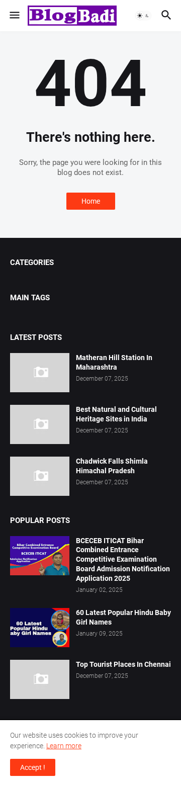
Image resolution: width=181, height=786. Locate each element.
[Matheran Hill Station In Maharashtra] (39, 372)
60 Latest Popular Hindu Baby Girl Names (123, 617)
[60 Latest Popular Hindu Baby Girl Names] (39, 627)
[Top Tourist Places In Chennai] (39, 679)
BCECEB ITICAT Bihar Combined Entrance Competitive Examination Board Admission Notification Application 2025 (123, 560)
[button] (14, 15)
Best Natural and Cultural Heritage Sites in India (116, 414)
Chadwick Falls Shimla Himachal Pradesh (112, 466)
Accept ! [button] (32, 767)
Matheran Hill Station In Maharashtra (114, 362)
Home (90, 201)
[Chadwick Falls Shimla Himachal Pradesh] (39, 476)
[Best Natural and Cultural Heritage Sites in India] (39, 424)
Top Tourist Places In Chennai (123, 664)
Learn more (63, 746)
